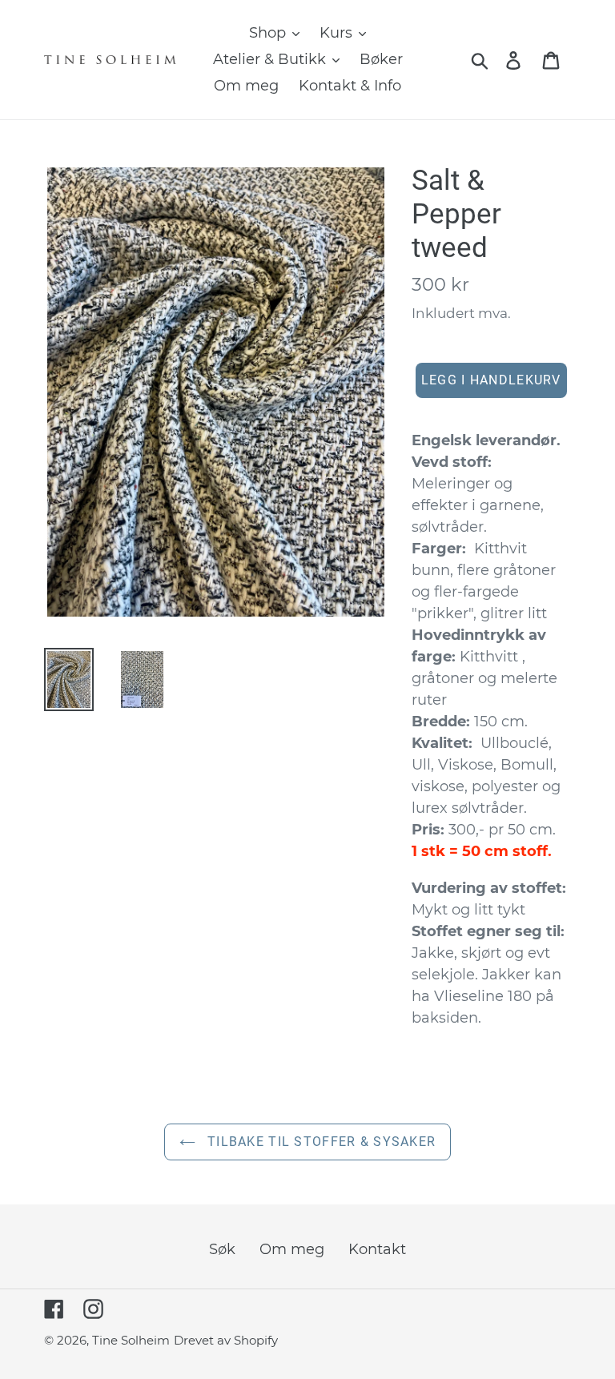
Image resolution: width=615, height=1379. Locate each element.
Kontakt (377, 1249)
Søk (222, 1249)
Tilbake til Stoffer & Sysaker (319, 1141)
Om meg (291, 1249)
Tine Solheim (131, 1340)
